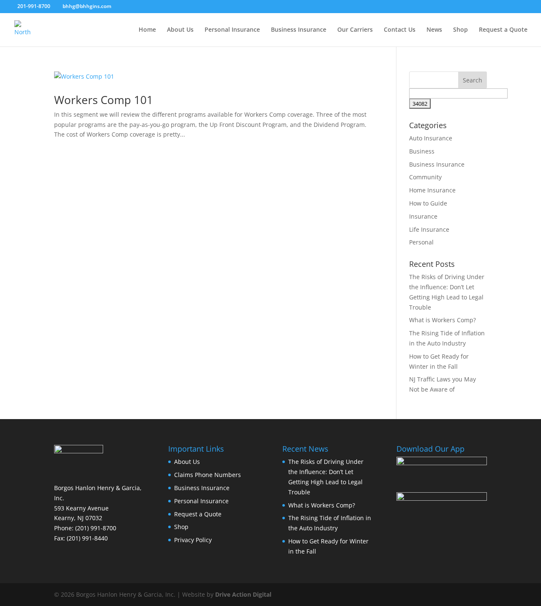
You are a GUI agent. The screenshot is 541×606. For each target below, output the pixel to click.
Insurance (423, 216)
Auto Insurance (430, 138)
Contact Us (399, 30)
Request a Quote (503, 30)
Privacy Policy (193, 540)
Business (421, 151)
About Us (180, 30)
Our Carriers (355, 30)
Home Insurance (432, 190)
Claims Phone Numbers (207, 475)
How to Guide (428, 203)
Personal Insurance (232, 30)
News (434, 30)
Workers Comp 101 (103, 99)
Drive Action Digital (243, 594)
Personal (421, 242)
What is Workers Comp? (442, 320)
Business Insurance (298, 30)
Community (425, 177)
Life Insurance (429, 229)
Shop (460, 30)
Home (147, 30)
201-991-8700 (33, 6)
